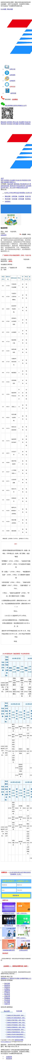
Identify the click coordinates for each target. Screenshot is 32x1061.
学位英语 (7, 1000)
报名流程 (7, 983)
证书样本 (7, 992)
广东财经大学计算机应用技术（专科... (15, 1017)
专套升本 (7, 1004)
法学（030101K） (22, 913)
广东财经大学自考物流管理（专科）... (15, 1029)
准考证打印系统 (15, 978)
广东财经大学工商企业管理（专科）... (15, 1015)
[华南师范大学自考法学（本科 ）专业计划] (23, 907)
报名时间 (7, 985)
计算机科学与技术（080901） (8, 914)
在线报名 (28, 124)
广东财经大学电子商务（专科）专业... (15, 1020)
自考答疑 (22, 124)
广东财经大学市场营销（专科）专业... (15, 1025)
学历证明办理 (20, 186)
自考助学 (12, 80)
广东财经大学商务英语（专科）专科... (15, 1027)
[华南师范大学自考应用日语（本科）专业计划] (23, 919)
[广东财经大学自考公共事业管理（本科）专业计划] (8, 932)
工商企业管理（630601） (23, 951)
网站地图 (10, 9)
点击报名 (15, 99)
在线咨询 (3, 235)
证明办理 (7, 996)
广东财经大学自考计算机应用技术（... (15, 1034)
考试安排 (3, 124)
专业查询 (22, 122)
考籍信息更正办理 (22, 187)
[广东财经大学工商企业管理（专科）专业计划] (23, 944)
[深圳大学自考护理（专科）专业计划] (23, 932)
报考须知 (17, 184)
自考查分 (7, 989)
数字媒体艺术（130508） (8, 926)
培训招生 (28, 199)
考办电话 (7, 994)
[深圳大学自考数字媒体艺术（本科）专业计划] (8, 919)
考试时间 (7, 987)
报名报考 (10, 184)
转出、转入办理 (11, 187)
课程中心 (13, 182)
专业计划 (28, 122)
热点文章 (7, 1011)
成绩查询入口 (5, 978)
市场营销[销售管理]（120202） (9, 951)
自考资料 (12, 75)
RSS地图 (3, 9)
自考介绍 (12, 69)
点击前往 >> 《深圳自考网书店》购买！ (16, 966)
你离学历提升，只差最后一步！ (16, 881)
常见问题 (19, 1011)
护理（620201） (22, 938)
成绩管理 (7, 991)
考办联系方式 (24, 184)
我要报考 (16, 895)
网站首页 (3, 122)
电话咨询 (9, 1058)
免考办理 (13, 186)
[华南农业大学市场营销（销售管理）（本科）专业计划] (8, 944)
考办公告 (15, 122)
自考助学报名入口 (25, 978)
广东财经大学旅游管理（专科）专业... (15, 1022)
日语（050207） (22, 925)
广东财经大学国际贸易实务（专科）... (15, 1032)
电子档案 (7, 1002)
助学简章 (13, 93)
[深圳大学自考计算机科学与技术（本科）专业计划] (8, 907)
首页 (2, 178)
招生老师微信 (9, 105)
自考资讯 (9, 122)
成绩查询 (7, 182)
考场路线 (7, 998)
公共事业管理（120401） (8, 938)
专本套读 (9, 124)
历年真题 (15, 124)
